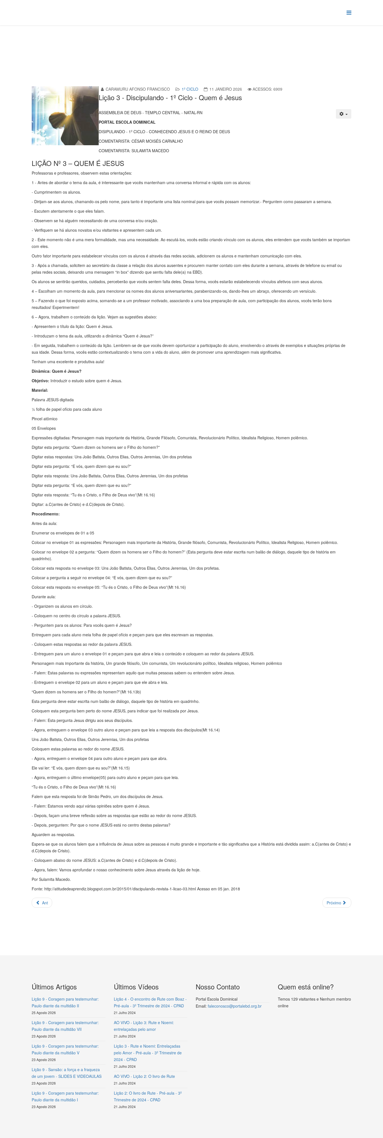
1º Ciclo (148, 46)
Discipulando (125, 46)
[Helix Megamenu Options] (349, 12)
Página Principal (75, 46)
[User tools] (344, 114)
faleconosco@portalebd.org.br (235, 1006)
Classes (102, 46)
